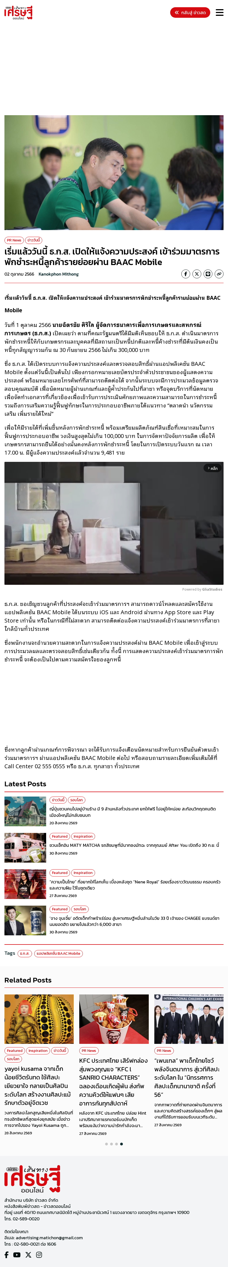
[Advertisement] (116, 68)
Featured (60, 836)
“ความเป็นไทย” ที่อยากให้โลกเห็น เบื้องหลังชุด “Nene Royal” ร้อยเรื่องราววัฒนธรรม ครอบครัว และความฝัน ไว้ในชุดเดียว (134, 884)
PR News (14, 240)
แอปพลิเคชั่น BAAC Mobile (58, 953)
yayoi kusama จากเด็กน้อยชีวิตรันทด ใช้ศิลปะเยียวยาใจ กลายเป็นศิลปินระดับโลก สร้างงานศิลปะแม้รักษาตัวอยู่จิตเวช (37, 1085)
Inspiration (83, 836)
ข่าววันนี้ (34, 240)
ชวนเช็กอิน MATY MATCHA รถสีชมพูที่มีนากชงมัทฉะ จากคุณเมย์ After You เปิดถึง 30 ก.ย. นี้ (134, 845)
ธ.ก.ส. (24, 953)
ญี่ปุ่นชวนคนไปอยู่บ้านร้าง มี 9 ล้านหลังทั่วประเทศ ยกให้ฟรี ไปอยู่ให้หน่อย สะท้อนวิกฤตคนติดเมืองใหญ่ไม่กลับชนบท (132, 811)
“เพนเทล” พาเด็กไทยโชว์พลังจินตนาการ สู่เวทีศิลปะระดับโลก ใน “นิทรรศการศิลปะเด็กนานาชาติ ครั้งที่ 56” (187, 1077)
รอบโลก (76, 800)
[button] (106, 1144)
